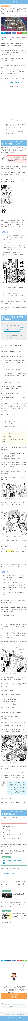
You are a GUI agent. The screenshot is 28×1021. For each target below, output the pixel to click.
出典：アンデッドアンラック (14, 284)
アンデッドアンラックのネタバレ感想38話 (15, 128)
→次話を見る (18, 82)
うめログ (14, 2)
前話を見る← (9, 82)
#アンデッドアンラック (16, 329)
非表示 (16, 119)
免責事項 (19, 1017)
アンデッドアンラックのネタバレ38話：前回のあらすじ (15, 124)
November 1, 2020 (9, 337)
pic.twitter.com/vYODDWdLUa (12, 331)
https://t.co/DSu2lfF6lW (14, 327)
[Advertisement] (14, 102)
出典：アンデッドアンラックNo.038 (14, 498)
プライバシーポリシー (11, 1017)
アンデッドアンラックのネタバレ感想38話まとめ (15, 132)
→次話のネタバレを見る (7, 873)
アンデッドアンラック (5, 6)
